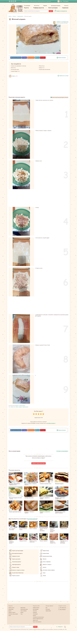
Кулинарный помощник (55, 5)
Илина (13, 76)
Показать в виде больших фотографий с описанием (60, 97)
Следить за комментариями (63, 451)
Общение (45, 5)
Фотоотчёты (36, 5)
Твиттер (38, 57)
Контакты (66, 5)
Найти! (51, 11)
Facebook (24, 57)
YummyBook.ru (16, 8)
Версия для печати (62, 57)
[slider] (38, 414)
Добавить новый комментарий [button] (38, 463)
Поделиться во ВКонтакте (16, 57)
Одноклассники (31, 57)
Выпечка (16, 405)
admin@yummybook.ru (51, 423)
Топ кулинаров (27, 5)
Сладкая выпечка (22, 405)
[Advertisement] (38, 87)
